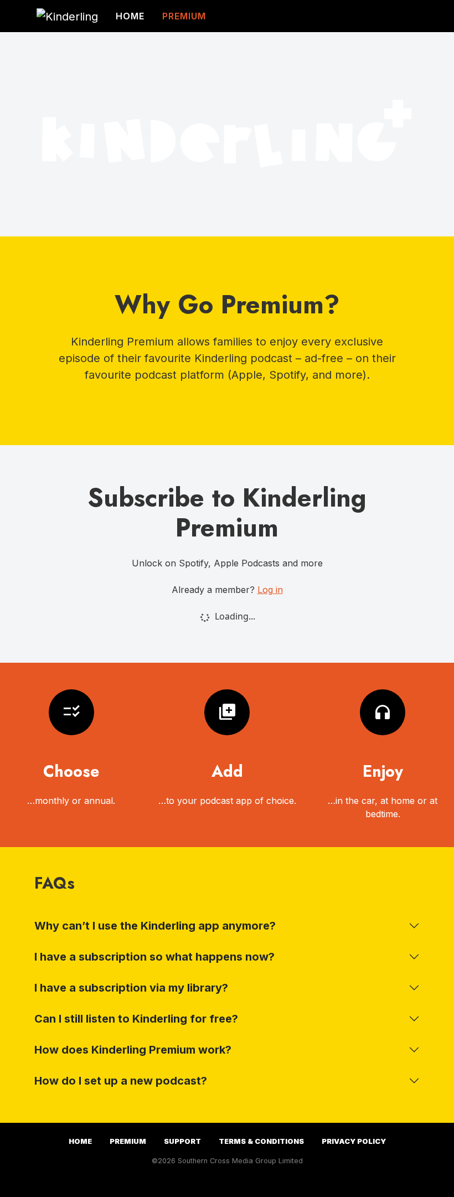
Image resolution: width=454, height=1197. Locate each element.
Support (182, 1141)
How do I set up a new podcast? (120, 1080)
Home (130, 16)
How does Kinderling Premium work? (132, 1049)
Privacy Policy (354, 1141)
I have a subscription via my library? (131, 987)
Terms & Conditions (261, 1141)
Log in (270, 589)
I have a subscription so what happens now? (154, 956)
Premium (184, 16)
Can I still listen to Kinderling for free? (136, 1018)
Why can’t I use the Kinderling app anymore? (155, 925)
